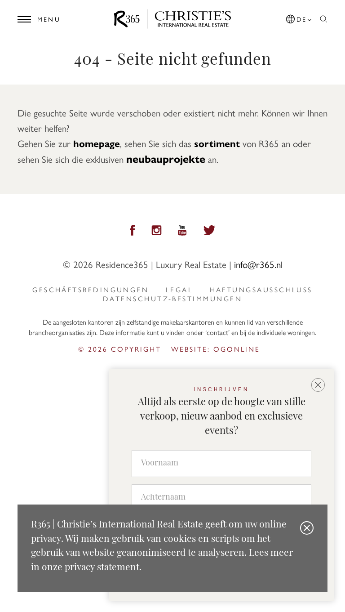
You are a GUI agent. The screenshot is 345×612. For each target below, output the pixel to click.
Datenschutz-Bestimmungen (172, 298)
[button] (299, 17)
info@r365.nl (258, 264)
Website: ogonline (215, 349)
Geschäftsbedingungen (90, 289)
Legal (179, 289)
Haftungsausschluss (261, 289)
